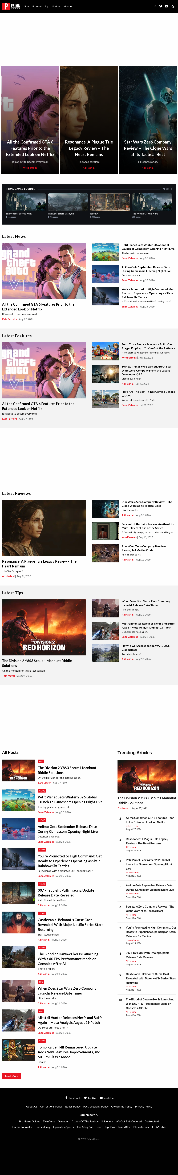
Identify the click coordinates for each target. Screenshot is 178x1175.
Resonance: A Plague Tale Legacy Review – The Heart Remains (89, 148)
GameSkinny (42, 1126)
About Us (69, 4)
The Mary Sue (85, 1126)
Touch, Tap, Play (105, 1126)
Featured (37, 6)
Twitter (92, 1098)
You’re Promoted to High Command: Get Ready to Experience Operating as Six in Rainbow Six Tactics (148, 293)
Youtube (108, 1098)
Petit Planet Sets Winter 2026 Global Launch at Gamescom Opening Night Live (149, 864)
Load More (11, 1076)
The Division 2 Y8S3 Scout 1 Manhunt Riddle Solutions (147, 800)
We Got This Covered (129, 1121)
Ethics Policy (72, 1106)
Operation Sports (63, 1126)
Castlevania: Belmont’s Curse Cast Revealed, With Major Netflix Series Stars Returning (70, 925)
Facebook (74, 1098)
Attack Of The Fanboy (85, 1121)
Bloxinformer (141, 1126)
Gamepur (63, 1121)
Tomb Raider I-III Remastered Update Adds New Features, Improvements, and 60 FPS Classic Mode (69, 1052)
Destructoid (151, 1121)
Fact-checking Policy (95, 1106)
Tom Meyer (8, 675)
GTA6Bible (159, 1126)
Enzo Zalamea (130, 258)
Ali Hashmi (89, 167)
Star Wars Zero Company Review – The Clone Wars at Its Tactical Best (148, 148)
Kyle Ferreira (30, 167)
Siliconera (107, 1121)
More (70, 8)
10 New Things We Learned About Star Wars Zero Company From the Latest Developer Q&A (147, 370)
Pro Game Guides (29, 1121)
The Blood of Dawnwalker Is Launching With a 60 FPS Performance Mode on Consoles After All (68, 959)
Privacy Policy (143, 1106)
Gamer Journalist (22, 1126)
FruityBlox (124, 1126)
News (27, 6)
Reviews (56, 6)
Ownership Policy (121, 1106)
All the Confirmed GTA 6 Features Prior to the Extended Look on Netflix (30, 148)
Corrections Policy (51, 1106)
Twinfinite (49, 1121)
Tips (47, 6)
